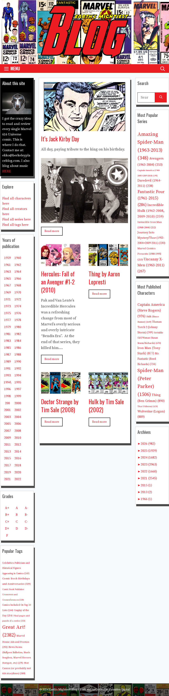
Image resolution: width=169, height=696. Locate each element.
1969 (7, 292)
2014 (17, 451)
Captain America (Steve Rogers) (151, 310)
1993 (7, 375)
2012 (17, 444)
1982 (17, 334)
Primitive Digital (119, 689)
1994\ (7, 382)
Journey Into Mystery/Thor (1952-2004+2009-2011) (151, 238)
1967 (7, 285)
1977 (7, 320)
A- (26, 508)
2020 (17, 472)
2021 (7, 479)
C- (26, 522)
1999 (17, 396)
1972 (17, 299)
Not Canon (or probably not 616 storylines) (16, 668)
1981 (7, 334)
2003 (7, 417)
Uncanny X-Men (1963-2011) (150, 265)
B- (26, 515)
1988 (17, 355)
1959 (7, 258)
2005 (7, 424)
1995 (17, 382)
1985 (7, 348)
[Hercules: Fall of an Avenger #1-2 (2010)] (60, 263)
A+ (7, 508)
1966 (17, 279)
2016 (17, 458)
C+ (7, 522)
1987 (7, 355)
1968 (17, 285)
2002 (17, 410)
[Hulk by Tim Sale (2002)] (108, 390)
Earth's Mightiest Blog (63, 689)
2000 (17, 403)
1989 (7, 362)
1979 (7, 327)
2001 (7, 410)
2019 (7, 472)
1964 (17, 272)
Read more (52, 231)
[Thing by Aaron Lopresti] (108, 263)
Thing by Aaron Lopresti (104, 278)
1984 (17, 341)
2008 (17, 431)
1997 (17, 389)
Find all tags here (15, 225)
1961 (7, 265)
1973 (7, 306)
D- (26, 528)
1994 (17, 375)
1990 (17, 362)
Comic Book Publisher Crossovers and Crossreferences (13, 594)
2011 (7, 444)
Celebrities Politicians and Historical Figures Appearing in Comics (16, 568)
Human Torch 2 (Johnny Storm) (149, 327)
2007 (7, 431)
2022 (17, 479)
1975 (7, 313)
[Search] (161, 97)
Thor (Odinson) (147, 406)
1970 (17, 292)
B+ (7, 515)
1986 (17, 348)
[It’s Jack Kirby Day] (84, 128)
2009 (7, 438)
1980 (17, 327)
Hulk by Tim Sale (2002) (106, 405)
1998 (7, 396)
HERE (6, 171)
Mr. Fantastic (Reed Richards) (148, 359)
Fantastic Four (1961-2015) (151, 198)
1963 (7, 272)
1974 (17, 306)
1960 (17, 258)
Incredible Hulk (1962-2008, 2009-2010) (150, 211)
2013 (7, 451)
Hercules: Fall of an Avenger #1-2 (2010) (58, 282)
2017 (7, 465)
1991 (7, 369)
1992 (17, 369)
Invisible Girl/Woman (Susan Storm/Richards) (150, 338)
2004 (17, 417)
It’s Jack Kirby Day (60, 139)
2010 (17, 438)
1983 (7, 341)
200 (7, 403)
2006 (17, 424)
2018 (17, 465)
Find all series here (16, 219)
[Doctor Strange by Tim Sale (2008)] (60, 390)
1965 (7, 279)
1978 (17, 320)
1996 (7, 389)
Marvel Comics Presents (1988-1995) (149, 254)
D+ (7, 528)
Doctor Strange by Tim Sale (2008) (60, 405)
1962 (17, 265)
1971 (7, 299)
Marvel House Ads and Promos (15, 641)
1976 (17, 313)
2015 (7, 458)
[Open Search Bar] (162, 68)
